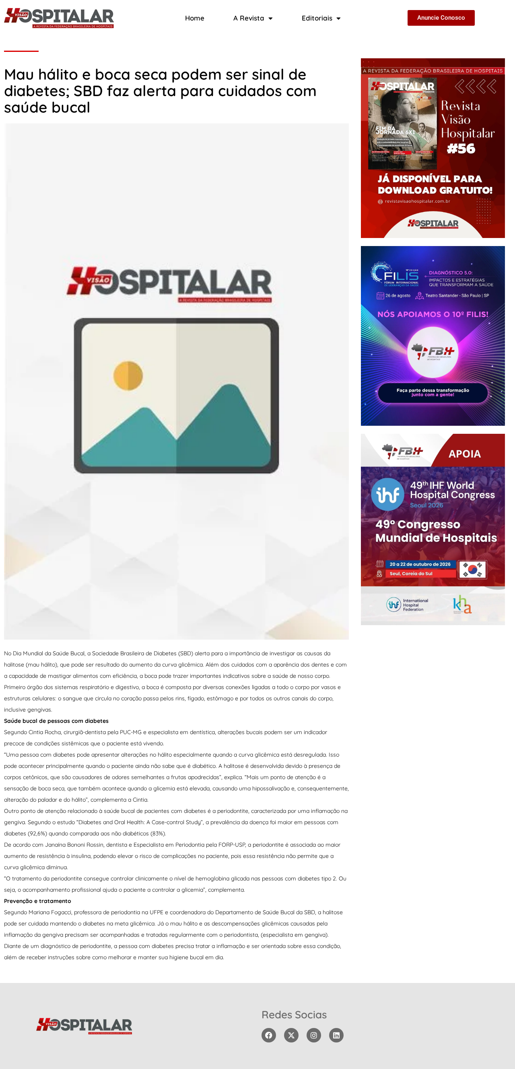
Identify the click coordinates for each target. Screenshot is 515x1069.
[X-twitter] (291, 1035)
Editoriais (317, 18)
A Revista (248, 18)
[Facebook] (269, 1035)
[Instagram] (314, 1035)
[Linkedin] (336, 1035)
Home (194, 18)
